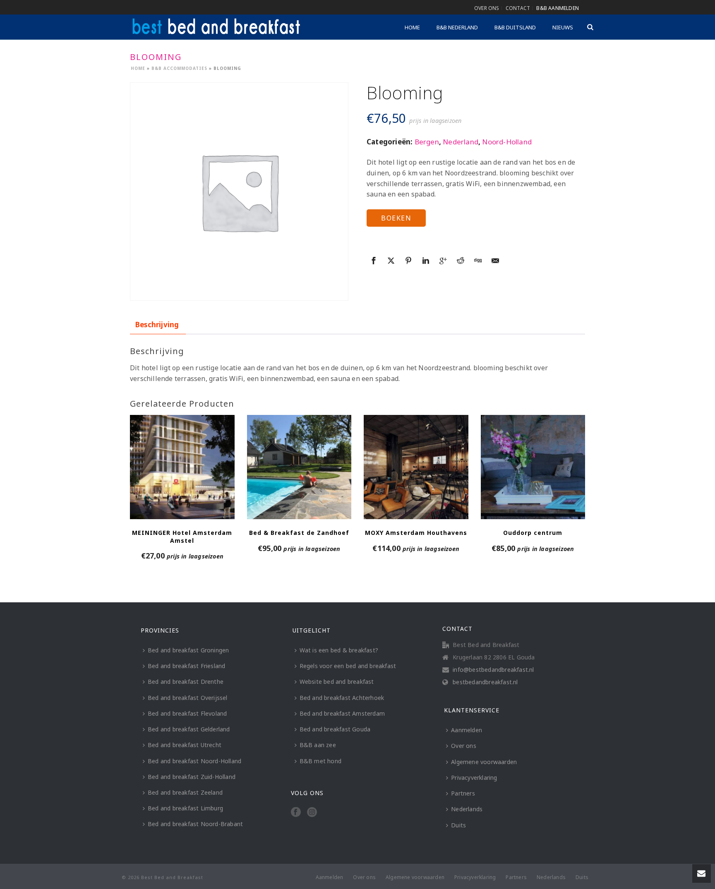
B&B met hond (320, 761)
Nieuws (562, 27)
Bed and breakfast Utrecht (184, 745)
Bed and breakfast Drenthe (185, 681)
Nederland (460, 141)
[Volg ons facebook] (296, 812)
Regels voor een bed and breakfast (348, 666)
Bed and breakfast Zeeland (185, 792)
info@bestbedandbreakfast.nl (493, 669)
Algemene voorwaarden (484, 762)
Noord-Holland (507, 141)
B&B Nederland (457, 27)
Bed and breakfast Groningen (188, 650)
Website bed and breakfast (337, 681)
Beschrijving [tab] (157, 324)
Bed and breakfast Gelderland (189, 729)
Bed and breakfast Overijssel (188, 698)
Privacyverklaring (474, 777)
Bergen (427, 141)
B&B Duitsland (515, 27)
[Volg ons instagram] (312, 812)
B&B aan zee (318, 745)
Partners (463, 793)
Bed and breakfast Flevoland (187, 713)
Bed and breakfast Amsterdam (342, 713)
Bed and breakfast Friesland (186, 666)
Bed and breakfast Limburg (185, 808)
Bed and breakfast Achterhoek (342, 698)
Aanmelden (466, 730)
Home (412, 27)
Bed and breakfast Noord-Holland (194, 761)
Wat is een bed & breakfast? (339, 650)
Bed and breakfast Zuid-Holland (191, 777)
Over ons (463, 746)
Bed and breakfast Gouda (335, 729)
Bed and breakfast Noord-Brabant (195, 824)
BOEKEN (396, 218)
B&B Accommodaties (179, 68)
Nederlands (466, 809)
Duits (458, 825)
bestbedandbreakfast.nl (485, 682)
